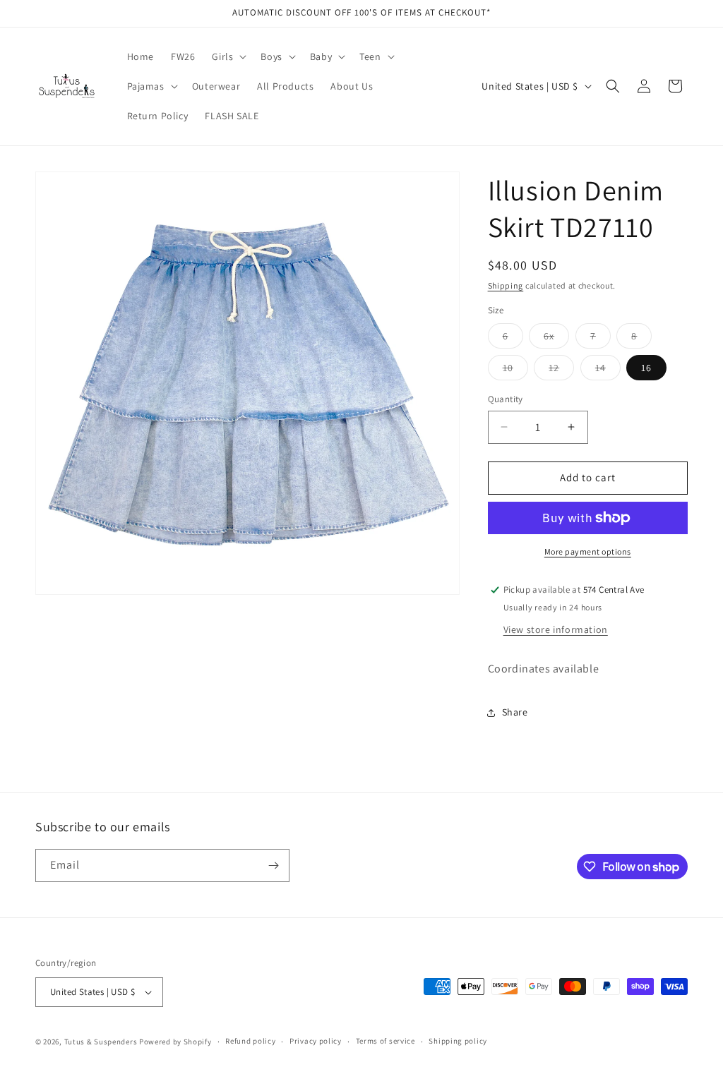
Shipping (506, 285)
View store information (555, 629)
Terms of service (385, 1041)
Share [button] (515, 712)
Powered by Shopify (175, 1041)
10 (515, 370)
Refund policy (250, 1041)
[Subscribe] (273, 865)
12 (561, 370)
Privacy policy (315, 1041)
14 (608, 370)
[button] (227, 56)
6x (556, 339)
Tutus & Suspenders (101, 1041)
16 (646, 367)
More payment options (587, 551)
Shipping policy (458, 1041)
